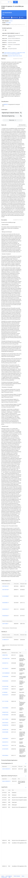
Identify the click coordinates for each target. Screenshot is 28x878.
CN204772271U (5, 745)
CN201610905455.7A (6, 768)
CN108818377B (5, 639)
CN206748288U (5, 732)
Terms (23, 876)
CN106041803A (5, 714)
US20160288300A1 (6, 673)
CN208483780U (5, 725)
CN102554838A (5, 596)
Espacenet (10, 55)
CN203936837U (5, 602)
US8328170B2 (5, 655)
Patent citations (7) (8, 52)
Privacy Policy (4, 877)
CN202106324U (5, 722)
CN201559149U (5, 589)
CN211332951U (5, 668)
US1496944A (4, 692)
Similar (21, 17)
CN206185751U (5, 742)
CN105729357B (5, 748)
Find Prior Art (15, 17)
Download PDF (7, 17)
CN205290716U (5, 663)
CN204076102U (5, 712)
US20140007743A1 (6, 658)
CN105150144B (5, 686)
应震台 (9, 22)
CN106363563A (5, 676)
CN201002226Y (5, 586)
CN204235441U (5, 609)
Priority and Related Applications (13, 53)
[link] (12, 105)
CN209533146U (5, 729)
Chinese (10, 20)
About (2, 876)
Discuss (20, 55)
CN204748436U (5, 755)
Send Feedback (9, 876)
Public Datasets (17, 876)
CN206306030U (5, 615)
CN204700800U (5, 707)
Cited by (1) (14, 52)
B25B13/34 (6, 104)
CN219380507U (5, 688)
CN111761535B (5, 701)
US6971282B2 (5, 623)
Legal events (19, 52)
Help (9, 877)
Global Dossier (15, 55)
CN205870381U (5, 738)
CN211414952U (5, 719)
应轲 (7, 22)
